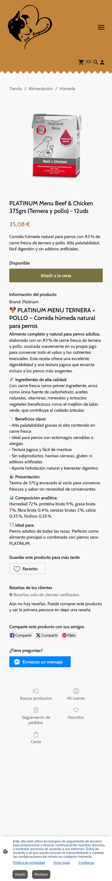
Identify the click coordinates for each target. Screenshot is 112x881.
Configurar (86, 863)
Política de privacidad (29, 863)
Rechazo (41, 874)
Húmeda (67, 88)
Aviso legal (62, 863)
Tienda (15, 88)
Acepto (20, 874)
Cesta (36, 741)
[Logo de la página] (30, 27)
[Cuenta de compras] (102, 62)
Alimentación (41, 88)
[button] (27, 568)
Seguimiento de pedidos (36, 720)
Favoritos (76, 717)
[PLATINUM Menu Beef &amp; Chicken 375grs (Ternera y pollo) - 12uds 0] (56, 144)
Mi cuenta (76, 698)
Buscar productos (36, 698)
